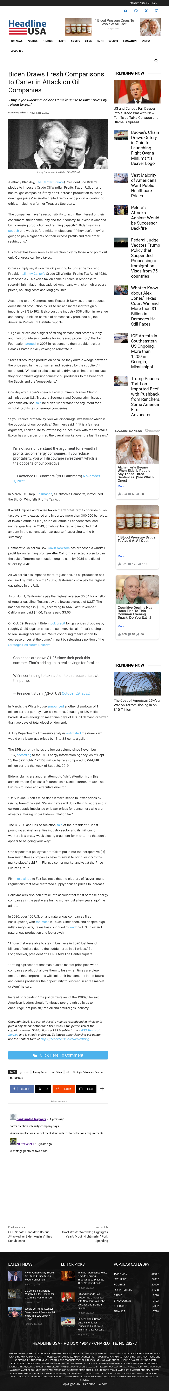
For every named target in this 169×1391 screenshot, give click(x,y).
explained (24, 879)
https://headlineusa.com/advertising (65, 1039)
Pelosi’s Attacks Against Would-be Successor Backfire (146, 218)
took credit (57, 623)
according (24, 755)
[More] (102, 1089)
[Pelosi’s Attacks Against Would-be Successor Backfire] (121, 210)
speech (13, 231)
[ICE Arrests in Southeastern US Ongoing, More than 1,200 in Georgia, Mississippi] (121, 338)
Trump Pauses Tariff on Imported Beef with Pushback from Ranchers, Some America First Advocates (145, 396)
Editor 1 (24, 112)
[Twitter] (146, 11)
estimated (73, 733)
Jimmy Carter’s (34, 274)
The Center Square (50, 182)
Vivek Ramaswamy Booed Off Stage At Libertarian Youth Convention (39, 1276)
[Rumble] (136, 11)
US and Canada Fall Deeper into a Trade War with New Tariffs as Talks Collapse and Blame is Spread (91, 1301)
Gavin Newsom (59, 548)
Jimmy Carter (40, 1072)
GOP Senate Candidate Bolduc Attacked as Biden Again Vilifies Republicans (30, 1236)
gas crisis (24, 1072)
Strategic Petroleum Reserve (29, 645)
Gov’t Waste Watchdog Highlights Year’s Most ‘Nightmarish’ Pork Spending (85, 1236)
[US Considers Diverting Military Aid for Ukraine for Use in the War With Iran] (15, 1294)
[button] (156, 61)
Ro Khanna (44, 494)
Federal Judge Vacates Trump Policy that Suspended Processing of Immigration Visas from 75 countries (145, 258)
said (38, 403)
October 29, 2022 (76, 693)
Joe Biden (57, 1072)
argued (30, 344)
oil (67, 1072)
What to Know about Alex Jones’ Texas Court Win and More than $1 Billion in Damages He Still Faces (145, 306)
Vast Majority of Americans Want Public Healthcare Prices (144, 185)
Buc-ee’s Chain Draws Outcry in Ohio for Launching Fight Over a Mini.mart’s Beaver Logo (145, 148)
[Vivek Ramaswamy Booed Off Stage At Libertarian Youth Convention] (15, 1276)
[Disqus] (58, 1163)
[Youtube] (126, 11)
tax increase (16, 1077)
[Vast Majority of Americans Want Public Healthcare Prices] (121, 178)
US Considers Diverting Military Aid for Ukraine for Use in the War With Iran (39, 1294)
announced (56, 706)
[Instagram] (157, 11)
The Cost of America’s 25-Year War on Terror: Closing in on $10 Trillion (137, 705)
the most (42, 922)
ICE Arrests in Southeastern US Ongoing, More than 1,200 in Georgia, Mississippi (144, 351)
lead (72, 927)
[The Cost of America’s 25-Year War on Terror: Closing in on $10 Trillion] (137, 684)
